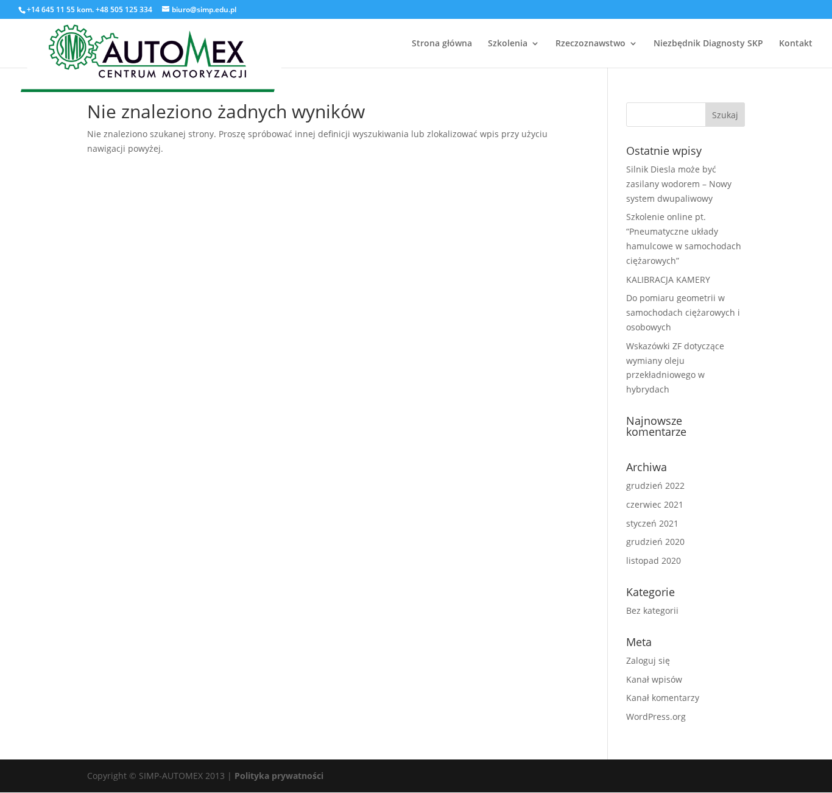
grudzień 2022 (655, 485)
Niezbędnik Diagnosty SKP (708, 44)
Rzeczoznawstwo (590, 44)
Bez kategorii (652, 610)
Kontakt (796, 44)
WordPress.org (656, 716)
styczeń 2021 (652, 523)
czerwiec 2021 (654, 504)
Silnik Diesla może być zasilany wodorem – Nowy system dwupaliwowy (679, 183)
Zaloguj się (648, 660)
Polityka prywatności (278, 775)
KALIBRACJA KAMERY (668, 279)
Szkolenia (507, 44)
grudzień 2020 (655, 541)
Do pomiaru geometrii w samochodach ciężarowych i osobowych (683, 312)
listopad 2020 (653, 560)
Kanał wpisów (654, 679)
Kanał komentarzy (662, 697)
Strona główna (442, 44)
